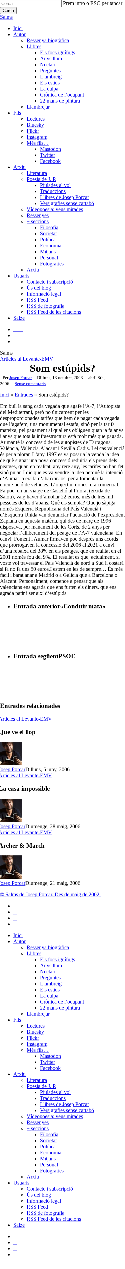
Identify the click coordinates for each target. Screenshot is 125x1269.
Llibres (34, 953)
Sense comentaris (30, 383)
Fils (17, 1020)
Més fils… (38, 1050)
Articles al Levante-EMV (26, 359)
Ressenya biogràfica (48, 947)
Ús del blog (39, 1195)
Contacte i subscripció (50, 1189)
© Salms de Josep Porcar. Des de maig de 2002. (50, 894)
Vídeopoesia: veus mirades (55, 1116)
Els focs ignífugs (57, 959)
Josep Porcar (20, 377)
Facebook (50, 1068)
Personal (49, 1164)
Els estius (50, 989)
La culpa (49, 996)
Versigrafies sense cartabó (67, 1110)
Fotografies (52, 1170)
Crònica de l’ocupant (62, 1002)
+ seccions (38, 1128)
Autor (19, 941)
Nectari (47, 971)
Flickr (33, 1038)
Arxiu (19, 1074)
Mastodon (50, 1056)
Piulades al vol (55, 1092)
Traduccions (53, 1098)
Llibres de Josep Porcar (64, 1104)
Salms (6, 17)
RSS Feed (37, 1207)
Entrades (24, 395)
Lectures (36, 1026)
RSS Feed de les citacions (54, 1219)
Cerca (8, 10)
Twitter (47, 1062)
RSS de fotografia (45, 1213)
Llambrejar (38, 1014)
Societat (48, 1140)
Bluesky (35, 1032)
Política (48, 1146)
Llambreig (51, 983)
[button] (2, 1266)
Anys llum (51, 965)
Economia (50, 1152)
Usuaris (21, 1183)
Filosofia (49, 1134)
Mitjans (48, 1158)
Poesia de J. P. (41, 1086)
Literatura (37, 1080)
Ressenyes (38, 1122)
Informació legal (44, 1201)
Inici (4, 395)
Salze (19, 1225)
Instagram (37, 1044)
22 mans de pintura (60, 1008)
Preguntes (50, 977)
